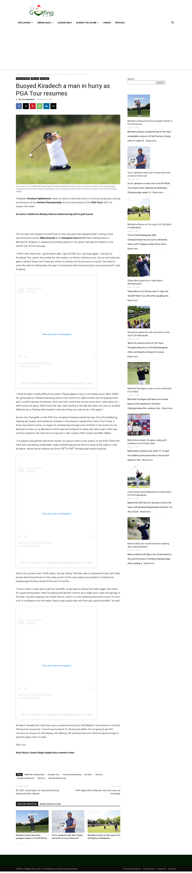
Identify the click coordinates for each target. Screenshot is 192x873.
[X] (26, 106)
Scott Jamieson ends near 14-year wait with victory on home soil (149, 174)
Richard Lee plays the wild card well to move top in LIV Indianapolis (149, 334)
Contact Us (161, 868)
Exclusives (24, 22)
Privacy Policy (148, 868)
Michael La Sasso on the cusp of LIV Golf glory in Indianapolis (149, 226)
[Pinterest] (33, 106)
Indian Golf (44, 22)
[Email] (53, 106)
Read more (151, 140)
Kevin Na (98, 774)
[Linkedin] (47, 106)
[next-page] (22, 844)
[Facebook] (19, 106)
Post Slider (44, 78)
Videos (107, 22)
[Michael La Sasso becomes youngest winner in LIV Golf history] (32, 821)
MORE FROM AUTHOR (50, 804)
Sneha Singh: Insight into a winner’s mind (52, 752)
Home (18, 74)
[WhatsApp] (40, 106)
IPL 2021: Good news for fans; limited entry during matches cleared (37, 792)
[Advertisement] (121, 11)
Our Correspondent (27, 99)
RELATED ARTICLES (27, 804)
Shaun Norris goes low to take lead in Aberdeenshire (145, 282)
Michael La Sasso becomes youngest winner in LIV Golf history (150, 122)
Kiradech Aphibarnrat (25, 778)
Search (131, 78)
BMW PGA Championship (34, 774)
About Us (172, 868)
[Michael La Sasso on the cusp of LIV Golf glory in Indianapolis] (104, 821)
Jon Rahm (88, 774)
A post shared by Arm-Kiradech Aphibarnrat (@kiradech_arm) (57, 383)
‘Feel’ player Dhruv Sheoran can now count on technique (97, 792)
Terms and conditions (132, 868)
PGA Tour (35, 78)
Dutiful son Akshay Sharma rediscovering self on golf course (60, 214)
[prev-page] (18, 844)
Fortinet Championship (72, 774)
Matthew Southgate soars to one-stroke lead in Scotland (149, 390)
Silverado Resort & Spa (57, 778)
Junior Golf (65, 22)
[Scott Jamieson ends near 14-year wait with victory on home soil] (68, 821)
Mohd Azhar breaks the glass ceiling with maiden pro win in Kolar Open (147, 442)
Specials (120, 22)
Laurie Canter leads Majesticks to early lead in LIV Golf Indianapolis (149, 493)
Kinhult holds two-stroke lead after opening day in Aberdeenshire (148, 545)
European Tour (54, 774)
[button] (172, 22)
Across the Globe (86, 22)
